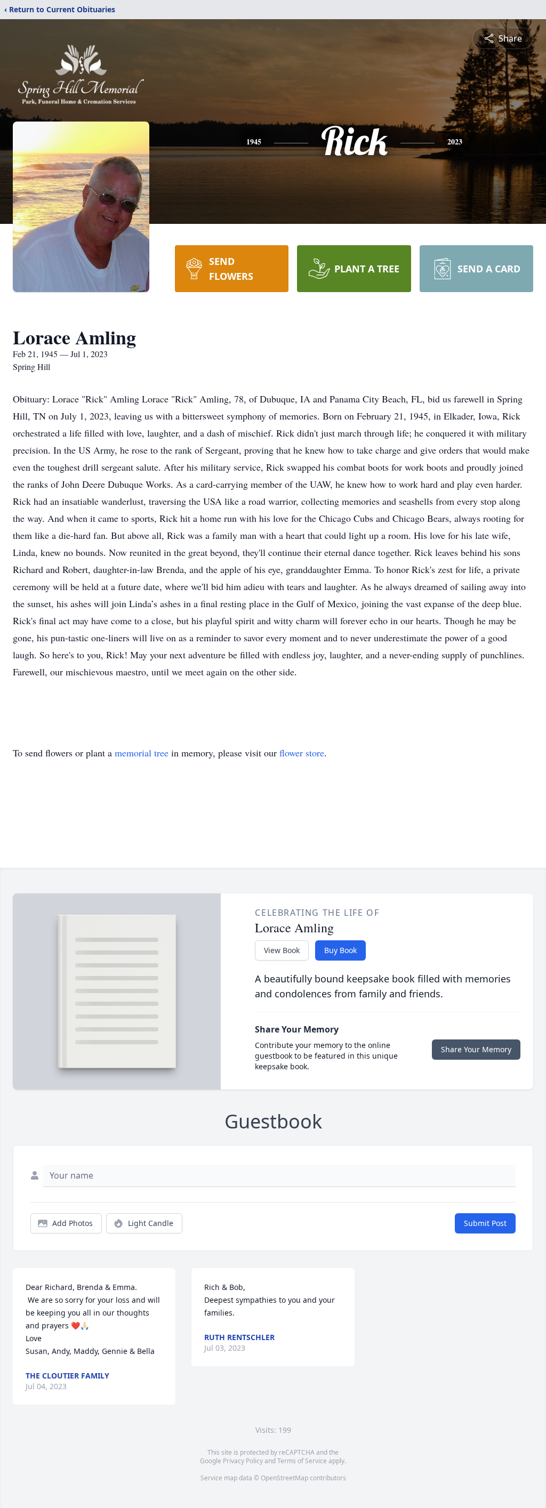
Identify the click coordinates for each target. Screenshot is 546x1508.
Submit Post (485, 1223)
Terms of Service (302, 1460)
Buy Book (340, 950)
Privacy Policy (243, 1460)
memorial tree (141, 752)
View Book (282, 950)
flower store (301, 752)
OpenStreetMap (284, 1477)
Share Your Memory (476, 1049)
